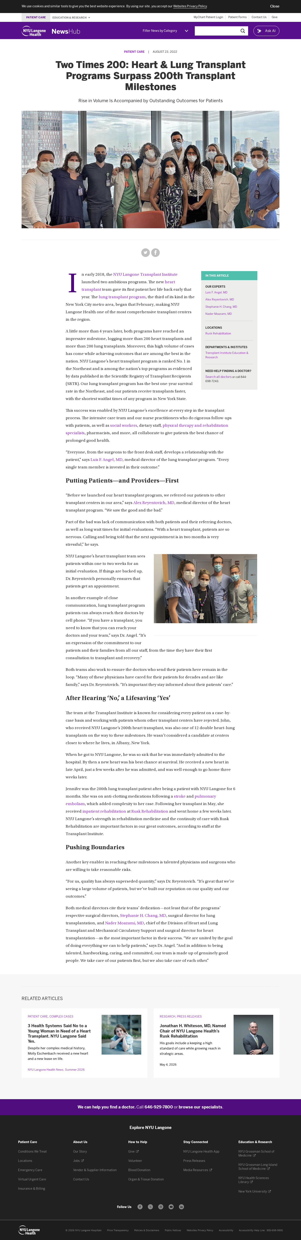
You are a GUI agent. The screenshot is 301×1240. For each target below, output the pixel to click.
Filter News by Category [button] (160, 31)
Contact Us (259, 17)
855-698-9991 (275, 1230)
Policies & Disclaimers (146, 1230)
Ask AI (270, 31)
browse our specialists (200, 1107)
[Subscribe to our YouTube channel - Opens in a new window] (171, 1206)
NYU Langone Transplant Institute (145, 275)
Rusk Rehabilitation (218, 333)
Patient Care (134, 51)
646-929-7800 (159, 1107)
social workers (123, 426)
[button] (274, 6)
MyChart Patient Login (208, 17)
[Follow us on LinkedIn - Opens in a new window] (181, 1206)
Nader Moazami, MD (218, 313)
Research (167, 1016)
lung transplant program (122, 297)
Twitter (145, 252)
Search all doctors (218, 377)
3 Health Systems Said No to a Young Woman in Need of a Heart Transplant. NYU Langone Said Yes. (59, 1033)
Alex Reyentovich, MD (219, 299)
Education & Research (69, 17)
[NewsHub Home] (66, 31)
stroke (180, 797)
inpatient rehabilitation (104, 812)
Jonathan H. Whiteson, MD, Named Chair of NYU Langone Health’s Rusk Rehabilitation (193, 1031)
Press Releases (189, 1016)
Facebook (155, 252)
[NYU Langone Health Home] (34, 31)
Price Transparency (118, 1230)
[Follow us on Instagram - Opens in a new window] (160, 1206)
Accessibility (226, 1230)
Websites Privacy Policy (200, 1230)
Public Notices (173, 1230)
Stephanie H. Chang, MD (221, 306)
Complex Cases (61, 1016)
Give (274, 17)
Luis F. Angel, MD (216, 292)
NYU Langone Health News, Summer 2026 (56, 1069)
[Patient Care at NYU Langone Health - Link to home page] (29, 1230)
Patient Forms (237, 17)
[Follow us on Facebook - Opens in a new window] (140, 1206)
